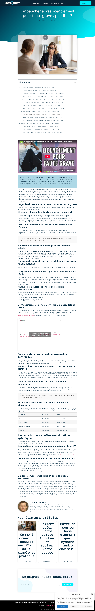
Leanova (54, 605)
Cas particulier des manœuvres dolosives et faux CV (41, 126)
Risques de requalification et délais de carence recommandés (42, 99)
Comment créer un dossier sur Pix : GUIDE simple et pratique (27, 545)
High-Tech (36, 3)
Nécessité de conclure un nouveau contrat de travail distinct (44, 114)
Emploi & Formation (57, 3)
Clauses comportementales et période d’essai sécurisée (43, 132)
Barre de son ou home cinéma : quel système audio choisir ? (68, 536)
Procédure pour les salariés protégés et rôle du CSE (41, 129)
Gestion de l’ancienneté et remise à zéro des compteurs (43, 117)
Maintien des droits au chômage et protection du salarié (43, 96)
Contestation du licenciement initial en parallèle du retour (43, 108)
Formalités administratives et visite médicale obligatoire (43, 120)
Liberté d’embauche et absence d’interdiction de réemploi (43, 93)
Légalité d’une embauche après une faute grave (37, 87)
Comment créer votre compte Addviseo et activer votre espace (47, 538)
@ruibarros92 (24, 333)
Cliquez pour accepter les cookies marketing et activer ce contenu (40, 334)
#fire (54, 334)
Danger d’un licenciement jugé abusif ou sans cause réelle (43, 102)
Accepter (62, 606)
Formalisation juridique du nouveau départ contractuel (40, 111)
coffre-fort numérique (67, 454)
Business (45, 3)
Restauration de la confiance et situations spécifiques (40, 123)
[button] (92, 594)
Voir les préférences (86, 606)
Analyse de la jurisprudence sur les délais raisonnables (42, 105)
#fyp (25, 334)
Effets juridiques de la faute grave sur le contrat (39, 90)
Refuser (74, 606)
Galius (48, 605)
